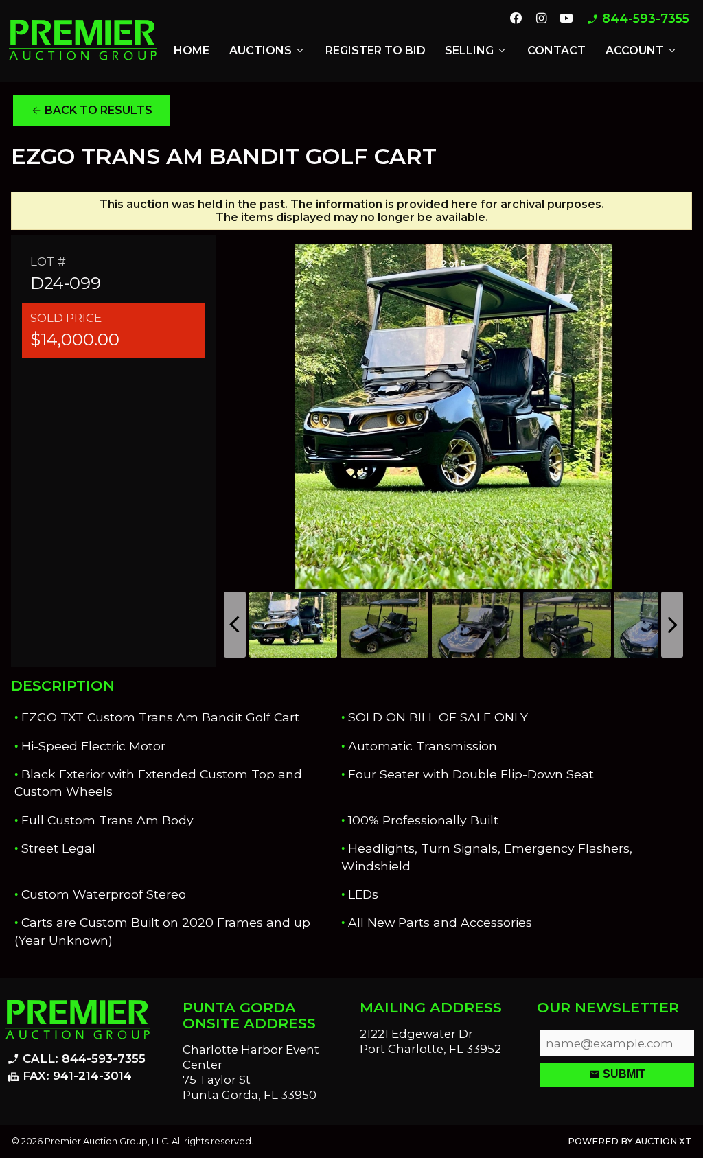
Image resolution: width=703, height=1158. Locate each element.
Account (642, 51)
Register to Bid (375, 50)
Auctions (267, 51)
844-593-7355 (637, 19)
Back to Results (91, 110)
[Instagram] (541, 19)
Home (191, 50)
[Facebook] (516, 19)
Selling (476, 51)
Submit (617, 1074)
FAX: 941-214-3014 (69, 1076)
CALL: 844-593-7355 (76, 1059)
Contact (556, 50)
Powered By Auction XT (629, 1141)
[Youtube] (566, 19)
